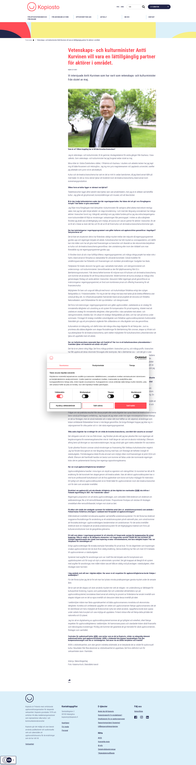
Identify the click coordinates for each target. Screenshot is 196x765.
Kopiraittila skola (104, 742)
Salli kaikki (130, 406)
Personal (65, 730)
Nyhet (69, 69)
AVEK (100, 738)
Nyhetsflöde (138, 711)
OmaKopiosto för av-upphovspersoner (111, 719)
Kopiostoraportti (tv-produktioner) (110, 715)
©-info (100, 745)
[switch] (85, 396)
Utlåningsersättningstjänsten (108, 726)
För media (65, 727)
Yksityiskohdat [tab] (98, 365)
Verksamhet (29, 744)
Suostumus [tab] (64, 365)
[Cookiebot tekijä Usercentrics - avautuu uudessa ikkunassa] (137, 358)
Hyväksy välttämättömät (65, 406)
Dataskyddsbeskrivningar (107, 749)
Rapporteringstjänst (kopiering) (109, 723)
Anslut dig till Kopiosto (106, 711)
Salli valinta (98, 406)
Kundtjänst (65, 723)
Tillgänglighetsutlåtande (106, 753)
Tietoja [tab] (132, 365)
